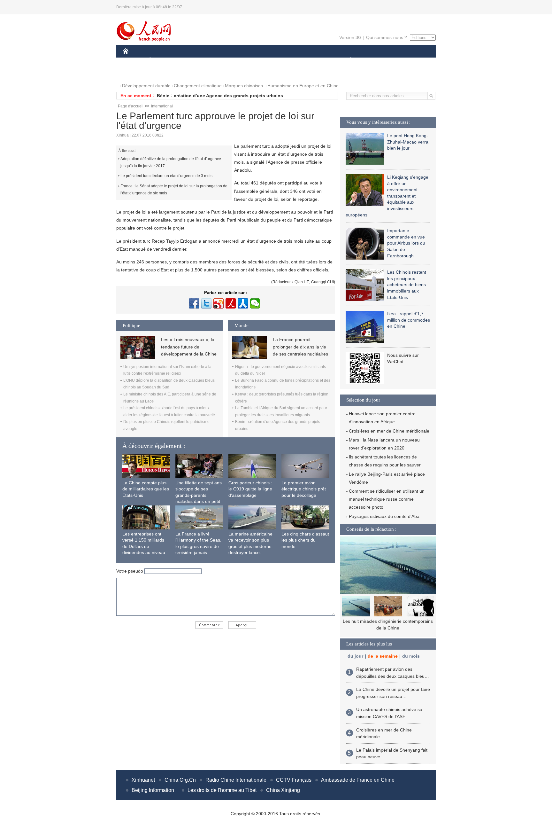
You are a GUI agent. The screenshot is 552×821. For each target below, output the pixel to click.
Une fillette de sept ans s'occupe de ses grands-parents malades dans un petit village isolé (198, 495)
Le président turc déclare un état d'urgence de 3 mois (166, 176)
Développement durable (146, 85)
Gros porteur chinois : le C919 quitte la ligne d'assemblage (250, 489)
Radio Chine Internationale (235, 780)
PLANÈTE (347, 60)
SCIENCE (247, 60)
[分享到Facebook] (194, 303)
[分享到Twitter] (206, 303)
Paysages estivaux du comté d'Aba (384, 516)
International (162, 106)
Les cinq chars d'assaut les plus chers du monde (305, 540)
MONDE (191, 60)
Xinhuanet (143, 780)
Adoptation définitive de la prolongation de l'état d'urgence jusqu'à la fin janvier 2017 (170, 162)
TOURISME (401, 60)
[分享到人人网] (243, 303)
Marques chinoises (244, 85)
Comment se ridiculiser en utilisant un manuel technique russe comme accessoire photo (387, 499)
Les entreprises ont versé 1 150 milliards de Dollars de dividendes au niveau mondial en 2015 (143, 546)
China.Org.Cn (180, 780)
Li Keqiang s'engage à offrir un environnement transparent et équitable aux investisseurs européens (387, 196)
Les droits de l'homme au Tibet (222, 790)
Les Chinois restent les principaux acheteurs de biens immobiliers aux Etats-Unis (406, 285)
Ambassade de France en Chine (358, 780)
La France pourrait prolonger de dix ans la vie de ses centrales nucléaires (300, 346)
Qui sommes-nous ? (386, 37)
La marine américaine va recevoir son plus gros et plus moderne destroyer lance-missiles (250, 546)
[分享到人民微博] (231, 303)
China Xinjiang (283, 790)
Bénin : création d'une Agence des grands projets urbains (220, 95)
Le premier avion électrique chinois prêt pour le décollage (303, 489)
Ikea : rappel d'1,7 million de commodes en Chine (408, 320)
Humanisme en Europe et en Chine (303, 85)
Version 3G (350, 37)
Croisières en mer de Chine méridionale (389, 431)
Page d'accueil (130, 106)
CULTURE (277, 60)
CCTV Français (293, 780)
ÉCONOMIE (162, 60)
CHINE (134, 60)
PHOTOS (136, 73)
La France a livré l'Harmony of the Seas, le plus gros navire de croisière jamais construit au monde (198, 546)
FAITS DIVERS (312, 60)
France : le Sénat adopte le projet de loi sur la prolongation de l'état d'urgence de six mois (173, 189)
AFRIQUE (219, 60)
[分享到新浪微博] (218, 303)
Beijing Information (153, 790)
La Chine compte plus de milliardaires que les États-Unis (145, 489)
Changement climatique (198, 85)
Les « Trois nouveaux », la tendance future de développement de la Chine (189, 346)
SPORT (373, 60)
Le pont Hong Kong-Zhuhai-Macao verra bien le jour (407, 142)
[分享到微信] (255, 303)
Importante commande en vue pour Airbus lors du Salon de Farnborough (406, 243)
